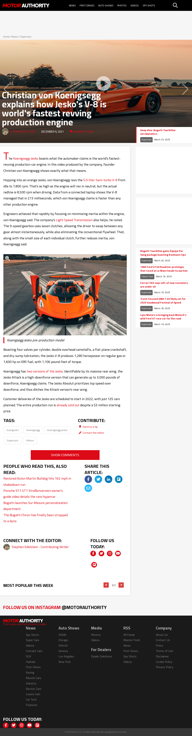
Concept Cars (34, 651)
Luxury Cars (33, 694)
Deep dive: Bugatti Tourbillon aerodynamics (158, 132)
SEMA (62, 635)
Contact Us (163, 640)
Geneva (63, 651)
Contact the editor (93, 432)
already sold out (68, 405)
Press (159, 645)
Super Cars (32, 640)
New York (64, 662)
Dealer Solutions (101, 656)
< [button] (106, 585)
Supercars (26, 36)
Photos (122, 5)
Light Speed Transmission (74, 220)
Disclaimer (162, 656)
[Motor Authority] (26, 5)
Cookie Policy (164, 662)
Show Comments (65, 455)
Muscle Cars (33, 678)
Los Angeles (66, 656)
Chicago (63, 640)
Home (6, 36)
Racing (30, 672)
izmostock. (122, 732)
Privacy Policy (164, 667)
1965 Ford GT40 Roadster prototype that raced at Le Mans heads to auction (164, 269)
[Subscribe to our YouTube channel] (118, 553)
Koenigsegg (33, 430)
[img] (88, 479)
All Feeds (129, 635)
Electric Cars (33, 689)
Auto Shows (105, 5)
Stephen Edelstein (22, 131)
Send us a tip (90, 426)
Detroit (63, 645)
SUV (28, 656)
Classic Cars (147, 276)
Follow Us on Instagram (55, 607)
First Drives (87, 5)
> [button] (121, 585)
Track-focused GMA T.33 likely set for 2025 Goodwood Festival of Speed (163, 300)
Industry (31, 683)
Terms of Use (164, 651)
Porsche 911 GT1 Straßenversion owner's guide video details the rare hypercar (33, 493)
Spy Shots (149, 5)
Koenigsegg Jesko (25, 158)
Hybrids (30, 662)
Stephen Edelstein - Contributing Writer (40, 547)
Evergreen (13, 430)
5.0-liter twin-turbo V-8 (100, 180)
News (72, 5)
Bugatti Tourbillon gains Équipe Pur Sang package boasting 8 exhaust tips (163, 253)
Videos (134, 5)
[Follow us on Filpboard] (94, 565)
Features (31, 705)
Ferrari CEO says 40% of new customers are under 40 (164, 284)
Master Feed (131, 640)
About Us (162, 635)
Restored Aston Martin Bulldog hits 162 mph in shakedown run (37, 481)
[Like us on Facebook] (93, 553)
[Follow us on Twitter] (101, 553)
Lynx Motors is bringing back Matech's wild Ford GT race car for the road (163, 317)
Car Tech (31, 699)
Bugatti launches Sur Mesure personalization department (35, 506)
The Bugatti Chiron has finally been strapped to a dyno (35, 518)
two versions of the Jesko (45, 371)
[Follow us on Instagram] (109, 553)
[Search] (182, 5)
